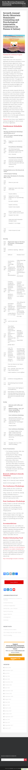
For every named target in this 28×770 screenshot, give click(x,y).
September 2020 (9, 696)
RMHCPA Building (7, 635)
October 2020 (8, 693)
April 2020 (7, 705)
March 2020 (8, 708)
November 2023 (9, 670)
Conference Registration (9, 605)
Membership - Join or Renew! (10, 608)
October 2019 (8, 713)
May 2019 (7, 722)
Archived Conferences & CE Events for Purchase (12, 599)
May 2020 (7, 702)
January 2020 (8, 711)
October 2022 (8, 685)
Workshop (5, 620)
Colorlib (11, 768)
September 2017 (9, 725)
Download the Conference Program (12, 54)
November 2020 (9, 690)
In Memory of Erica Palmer (9, 629)
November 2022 (9, 682)
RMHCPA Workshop (8, 611)
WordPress (20, 768)
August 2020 (8, 699)
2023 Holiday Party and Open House (12, 632)
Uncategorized (6, 617)
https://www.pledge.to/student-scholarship (13, 558)
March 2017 (8, 728)
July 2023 (7, 673)
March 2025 (8, 667)
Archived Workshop (8, 602)
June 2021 (7, 687)
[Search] (25, 759)
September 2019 (9, 716)
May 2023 (7, 676)
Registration (6, 119)
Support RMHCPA (7, 614)
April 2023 (7, 679)
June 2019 (7, 719)
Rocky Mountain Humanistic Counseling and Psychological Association (14, 2)
